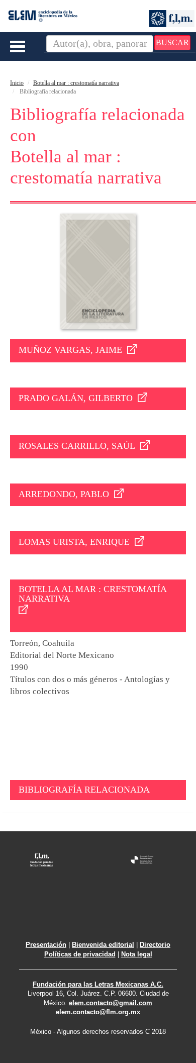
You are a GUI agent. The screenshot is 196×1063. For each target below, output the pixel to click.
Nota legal (136, 954)
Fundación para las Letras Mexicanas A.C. (98, 984)
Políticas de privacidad (80, 954)
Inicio (17, 82)
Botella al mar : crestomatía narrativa (76, 82)
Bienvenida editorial (103, 944)
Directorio (155, 944)
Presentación (46, 944)
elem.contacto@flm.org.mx (98, 1012)
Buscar (172, 42)
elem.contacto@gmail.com (110, 1003)
